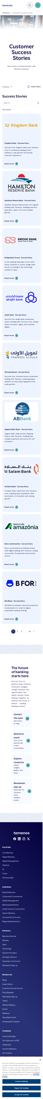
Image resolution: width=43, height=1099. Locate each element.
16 (30, 631)
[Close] (40, 1059)
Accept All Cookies (21, 1095)
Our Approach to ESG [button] (10, 1040)
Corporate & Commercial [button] (12, 896)
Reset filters (36, 87)
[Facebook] (15, 839)
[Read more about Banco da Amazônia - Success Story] (21, 541)
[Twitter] (28, 839)
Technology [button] (6, 948)
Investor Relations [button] (9, 1048)
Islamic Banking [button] (8, 913)
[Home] (7, 5)
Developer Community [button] (11, 961)
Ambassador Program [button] (11, 1021)
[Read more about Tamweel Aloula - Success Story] (21, 370)
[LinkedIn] (20, 839)
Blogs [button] (4, 980)
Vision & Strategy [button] (8, 1036)
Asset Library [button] (7, 984)
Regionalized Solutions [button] (11, 921)
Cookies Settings (21, 1081)
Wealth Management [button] (10, 861)
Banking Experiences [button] (10, 904)
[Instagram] (24, 839)
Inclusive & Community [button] (11, 917)
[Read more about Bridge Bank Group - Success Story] (21, 255)
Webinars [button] (6, 1013)
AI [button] (3, 869)
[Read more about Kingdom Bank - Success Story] (21, 141)
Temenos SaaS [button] (7, 877)
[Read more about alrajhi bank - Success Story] (21, 312)
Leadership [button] (6, 1044)
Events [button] (5, 1009)
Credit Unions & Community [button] (13, 909)
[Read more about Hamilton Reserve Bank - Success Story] (21, 198)
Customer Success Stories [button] (12, 988)
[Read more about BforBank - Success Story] (21, 598)
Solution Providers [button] (9, 952)
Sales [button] (4, 944)
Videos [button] (5, 1000)
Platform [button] (5, 865)
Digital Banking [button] (8, 856)
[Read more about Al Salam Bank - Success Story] (21, 484)
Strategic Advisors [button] (9, 957)
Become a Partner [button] (9, 936)
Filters (6, 87)
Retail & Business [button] (8, 892)
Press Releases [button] (8, 992)
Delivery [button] (5, 940)
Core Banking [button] (7, 852)
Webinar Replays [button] (8, 1004)
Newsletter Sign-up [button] (9, 965)
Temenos (6, 13)
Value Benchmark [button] (9, 1017)
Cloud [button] (4, 873)
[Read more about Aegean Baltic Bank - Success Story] (21, 427)
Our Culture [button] (7, 1053)
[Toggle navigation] (30, 5)
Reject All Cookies (21, 1088)
